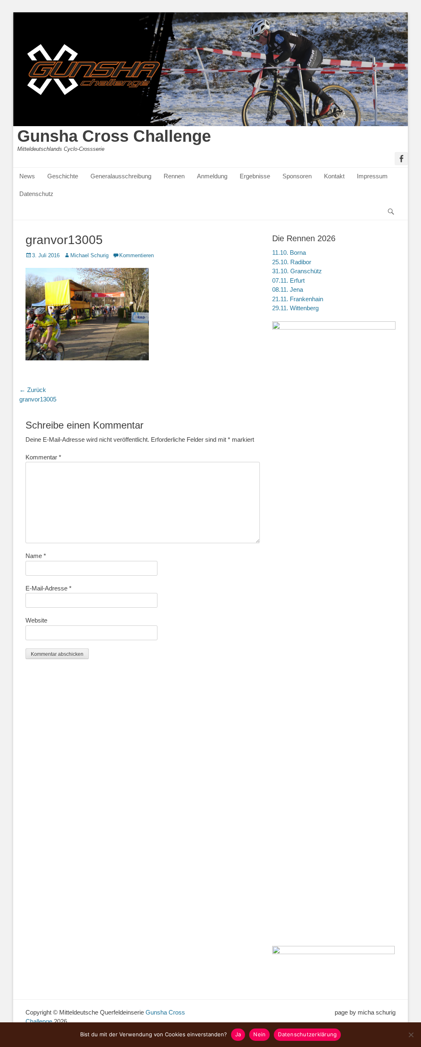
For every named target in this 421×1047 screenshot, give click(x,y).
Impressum (372, 176)
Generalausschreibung (120, 176)
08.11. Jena (287, 289)
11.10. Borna (289, 252)
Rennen (174, 176)
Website (36, 620)
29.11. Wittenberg (295, 307)
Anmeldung (212, 176)
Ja (238, 1034)
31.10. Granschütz (297, 271)
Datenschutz (36, 193)
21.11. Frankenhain (297, 298)
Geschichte (62, 176)
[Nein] (411, 1035)
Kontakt (334, 176)
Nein (259, 1034)
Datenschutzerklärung (307, 1034)
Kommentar (43, 457)
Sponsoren (297, 176)
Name (35, 555)
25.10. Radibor (291, 261)
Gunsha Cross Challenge (114, 136)
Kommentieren (136, 255)
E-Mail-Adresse (48, 588)
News (27, 176)
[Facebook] (401, 158)
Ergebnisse (255, 176)
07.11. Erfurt (288, 280)
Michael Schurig (89, 255)
